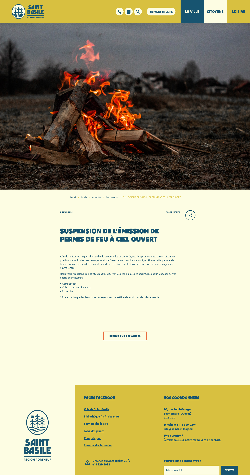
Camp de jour (92, 438)
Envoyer (229, 470)
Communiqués (112, 197)
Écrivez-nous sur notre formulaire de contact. (192, 439)
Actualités (96, 197)
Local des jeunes (94, 431)
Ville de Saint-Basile (96, 409)
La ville (192, 11)
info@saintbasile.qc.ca (178, 429)
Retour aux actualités (125, 335)
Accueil (73, 197)
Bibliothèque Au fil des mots (102, 416)
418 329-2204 (188, 424)
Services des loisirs (96, 423)
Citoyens (215, 11)
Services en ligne (161, 11)
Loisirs (238, 11)
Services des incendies (98, 445)
